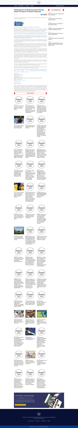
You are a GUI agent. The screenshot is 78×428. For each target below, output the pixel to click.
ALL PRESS (27, 5)
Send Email (18, 75)
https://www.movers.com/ (21, 80)
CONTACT (32, 5)
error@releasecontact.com (29, 87)
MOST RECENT (21, 5)
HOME (16, 5)
